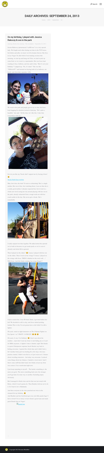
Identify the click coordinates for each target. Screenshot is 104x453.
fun (18, 44)
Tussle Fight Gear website (16, 180)
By (30, 44)
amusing (10, 44)
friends (15, 44)
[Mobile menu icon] (100, 4)
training (22, 44)
